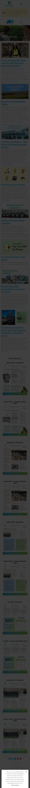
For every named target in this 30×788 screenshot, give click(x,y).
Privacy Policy (15, 785)
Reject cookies (26, 772)
